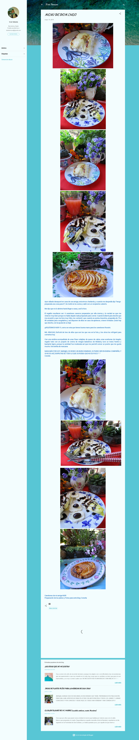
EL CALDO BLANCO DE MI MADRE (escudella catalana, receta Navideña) (70, 710)
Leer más (118, 683)
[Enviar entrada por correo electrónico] (49, 604)
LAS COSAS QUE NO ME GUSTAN (57, 666)
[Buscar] (124, 5)
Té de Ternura (51, 4)
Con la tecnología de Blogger (84, 735)
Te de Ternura (13, 22)
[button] (120, 13)
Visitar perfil (13, 34)
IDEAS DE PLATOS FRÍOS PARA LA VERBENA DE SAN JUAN (67, 688)
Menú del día (53, 608)
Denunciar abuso (7, 59)
